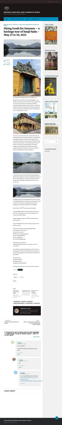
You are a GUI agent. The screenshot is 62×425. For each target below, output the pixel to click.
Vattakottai (37, 303)
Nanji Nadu (29, 301)
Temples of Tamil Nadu (19, 24)
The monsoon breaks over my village (16, 292)
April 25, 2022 (7, 61)
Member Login (35, 19)
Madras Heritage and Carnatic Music (22, 12)
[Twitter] (49, 2)
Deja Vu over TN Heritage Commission (34, 292)
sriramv (8, 62)
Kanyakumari (17, 301)
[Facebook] (54, 2)
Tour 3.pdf (15, 269)
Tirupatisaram (29, 303)
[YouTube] (52, 2)
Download (20, 269)
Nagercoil (23, 301)
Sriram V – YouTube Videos (16, 19)
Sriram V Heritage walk (19, 303)
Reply (18, 354)
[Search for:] (51, 141)
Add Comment (36, 336)
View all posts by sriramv (25, 312)
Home (6, 19)
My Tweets (47, 151)
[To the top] (56, 417)
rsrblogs (22, 373)
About (27, 19)
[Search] (57, 2)
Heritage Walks (8, 24)
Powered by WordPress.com (10, 422)
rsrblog (19, 342)
